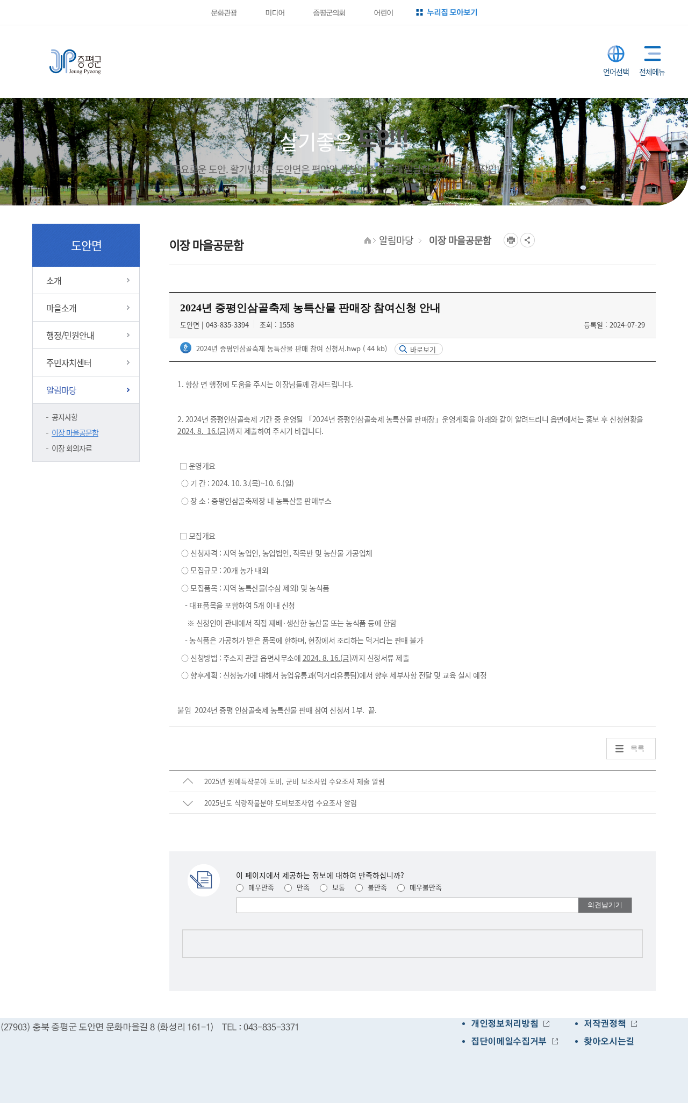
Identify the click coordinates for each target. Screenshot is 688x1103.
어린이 (383, 12)
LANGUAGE (616, 53)
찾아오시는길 (609, 1041)
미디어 (274, 12)
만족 (302, 887)
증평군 (75, 61)
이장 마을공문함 (75, 432)
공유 (527, 240)
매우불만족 (424, 887)
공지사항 (64, 416)
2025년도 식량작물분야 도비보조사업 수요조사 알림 (280, 803)
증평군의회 (329, 12)
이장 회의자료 (72, 448)
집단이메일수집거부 (509, 1041)
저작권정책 (605, 1023)
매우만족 (260, 887)
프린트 (511, 240)
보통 (337, 887)
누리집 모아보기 (452, 12)
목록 (637, 748)
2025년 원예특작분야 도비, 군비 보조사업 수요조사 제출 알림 (294, 781)
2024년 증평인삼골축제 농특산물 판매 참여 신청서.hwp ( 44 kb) (290, 348)
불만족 (376, 887)
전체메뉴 (650, 53)
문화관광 (223, 12)
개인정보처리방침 (504, 1023)
